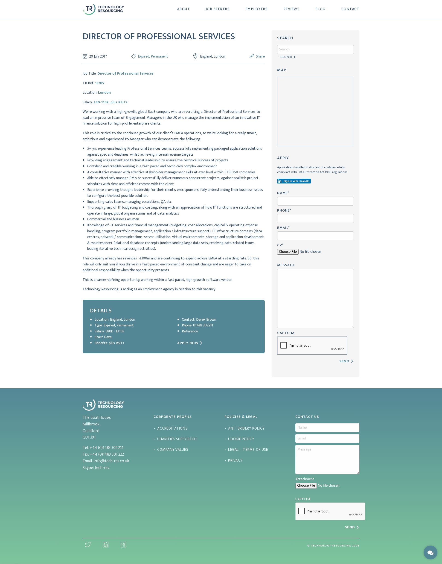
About (183, 9)
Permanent (159, 56)
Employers (256, 9)
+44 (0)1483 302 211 (106, 447)
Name (283, 193)
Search (285, 57)
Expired (143, 56)
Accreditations (172, 428)
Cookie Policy (241, 439)
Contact (350, 9)
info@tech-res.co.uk (111, 461)
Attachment (304, 479)
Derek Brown (206, 320)
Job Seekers (218, 9)
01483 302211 (203, 325)
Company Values (172, 450)
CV (280, 245)
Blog (320, 9)
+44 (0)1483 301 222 (107, 454)
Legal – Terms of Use (248, 450)
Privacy (235, 460)
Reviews (291, 9)
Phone (284, 210)
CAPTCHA (286, 333)
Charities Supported (177, 439)
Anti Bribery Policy (246, 428)
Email (283, 228)
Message (286, 265)
